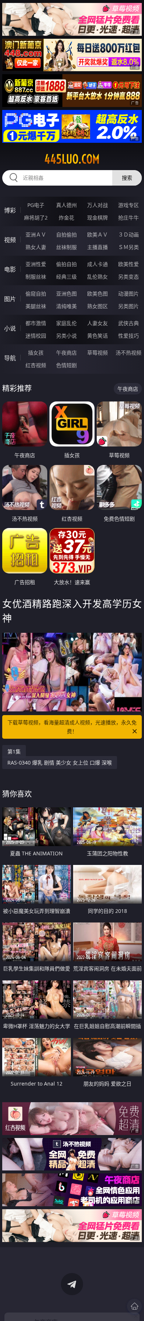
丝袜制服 (66, 247)
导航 (10, 358)
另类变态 (128, 276)
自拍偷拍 (66, 234)
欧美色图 (97, 293)
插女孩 (36, 352)
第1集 (14, 751)
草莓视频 (97, 352)
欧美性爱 (128, 264)
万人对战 (97, 204)
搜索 (127, 177)
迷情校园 (35, 335)
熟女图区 (97, 306)
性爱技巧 (128, 335)
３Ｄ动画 (128, 234)
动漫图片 (128, 293)
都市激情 (35, 323)
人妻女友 (97, 323)
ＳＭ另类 (128, 247)
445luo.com (72, 159)
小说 (10, 328)
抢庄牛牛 (128, 217)
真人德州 (66, 204)
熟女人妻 (35, 247)
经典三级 (66, 276)
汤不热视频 (128, 352)
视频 (10, 240)
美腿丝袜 (35, 306)
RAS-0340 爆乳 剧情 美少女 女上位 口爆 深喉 (59, 762)
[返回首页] (134, 1306)
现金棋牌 (97, 217)
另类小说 (66, 335)
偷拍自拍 (66, 264)
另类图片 (128, 306)
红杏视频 (35, 365)
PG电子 (35, 204)
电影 (10, 269)
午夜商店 (66, 352)
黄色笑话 (97, 335)
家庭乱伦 (66, 323)
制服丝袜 (35, 276)
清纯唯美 (66, 306)
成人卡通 (97, 264)
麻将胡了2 (36, 217)
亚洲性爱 (35, 264)
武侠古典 (128, 323)
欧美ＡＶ (97, 234)
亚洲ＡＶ (35, 234)
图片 (10, 299)
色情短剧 (66, 365)
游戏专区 (128, 204)
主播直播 (97, 247)
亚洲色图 (66, 293)
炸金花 (66, 217)
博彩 (10, 210)
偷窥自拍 (35, 293)
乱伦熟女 (97, 276)
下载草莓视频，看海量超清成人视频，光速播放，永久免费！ (72, 727)
